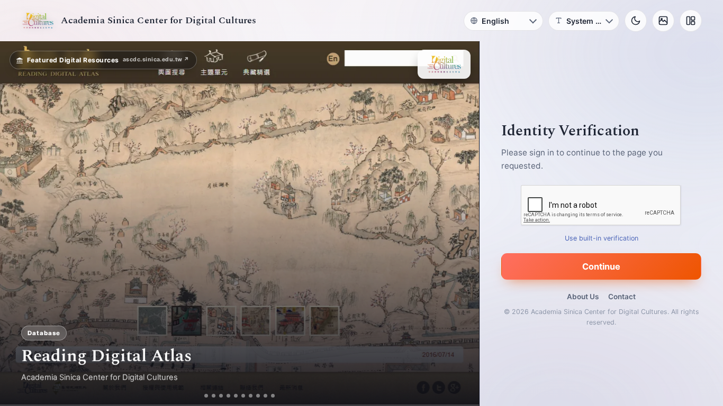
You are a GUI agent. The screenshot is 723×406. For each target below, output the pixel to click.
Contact (622, 296)
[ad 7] (255, 396)
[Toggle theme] (636, 21)
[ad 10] (277, 396)
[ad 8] (262, 396)
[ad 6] (247, 396)
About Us (583, 296)
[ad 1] (202, 396)
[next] (460, 223)
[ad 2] (210, 396)
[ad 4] (232, 396)
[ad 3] (221, 396)
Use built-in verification (601, 238)
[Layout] (691, 21)
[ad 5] (240, 396)
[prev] (19, 223)
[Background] (663, 21)
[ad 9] (270, 396)
